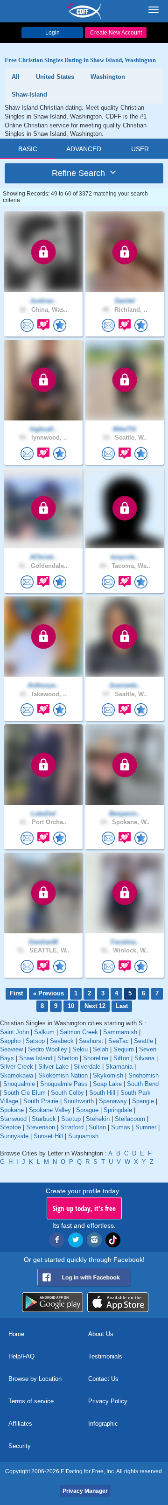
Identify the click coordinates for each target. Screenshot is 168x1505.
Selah (100, 1049)
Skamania (119, 1066)
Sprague (87, 1109)
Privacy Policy (107, 1401)
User (140, 149)
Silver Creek (16, 1066)
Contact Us (103, 1378)
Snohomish (143, 1075)
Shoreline (95, 1058)
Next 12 (94, 1005)
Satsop (35, 1040)
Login (52, 32)
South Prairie (40, 1101)
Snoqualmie (19, 1083)
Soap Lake (107, 1083)
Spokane (12, 1109)
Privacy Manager (85, 1491)
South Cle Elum (24, 1092)
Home (16, 1333)
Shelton (67, 1058)
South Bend (143, 1083)
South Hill (102, 1092)
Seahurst (91, 1040)
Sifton (121, 1058)
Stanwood (13, 1118)
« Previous (48, 993)
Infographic (103, 1423)
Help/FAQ (21, 1356)
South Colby (67, 1092)
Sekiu (80, 1049)
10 (71, 1005)
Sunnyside (14, 1136)
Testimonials (105, 1356)
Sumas (120, 1127)
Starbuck (44, 1118)
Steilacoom (130, 1118)
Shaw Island (35, 1058)
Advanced (83, 149)
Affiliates (20, 1423)
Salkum (44, 1032)
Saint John (14, 1032)
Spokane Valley (50, 1109)
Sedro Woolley (47, 1049)
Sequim (123, 1049)
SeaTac (118, 1040)
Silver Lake (53, 1066)
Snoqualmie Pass (64, 1083)
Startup (71, 1118)
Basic (27, 149)
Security (19, 1445)
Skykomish (108, 1075)
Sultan (97, 1127)
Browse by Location (35, 1378)
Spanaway (113, 1101)
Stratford (72, 1127)
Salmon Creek (79, 1032)
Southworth (78, 1101)
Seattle (143, 1040)
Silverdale (87, 1066)
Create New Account (116, 32)
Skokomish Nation (63, 1075)
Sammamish (120, 1032)
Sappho (10, 1040)
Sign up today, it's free (84, 1208)
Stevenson (40, 1127)
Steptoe (10, 1127)
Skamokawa (16, 1075)
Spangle (143, 1101)
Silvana (144, 1058)
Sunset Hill (48, 1136)
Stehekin (98, 1118)
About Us (100, 1333)
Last (122, 1005)
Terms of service (31, 1401)
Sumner (145, 1127)
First (16, 993)
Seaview (11, 1049)
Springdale (118, 1109)
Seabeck (62, 1040)
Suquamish (83, 1136)
